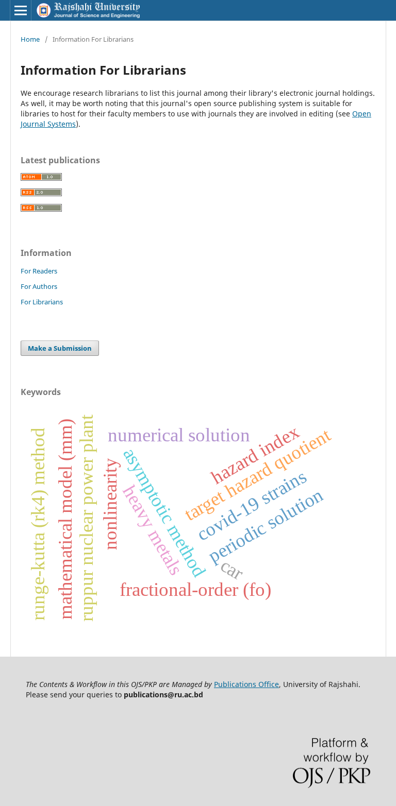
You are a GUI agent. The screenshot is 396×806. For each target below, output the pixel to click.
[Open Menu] (20, 10)
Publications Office (246, 684)
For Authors (39, 286)
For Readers (39, 271)
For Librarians (42, 301)
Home (30, 39)
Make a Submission (60, 348)
